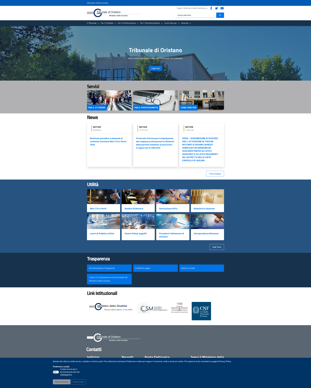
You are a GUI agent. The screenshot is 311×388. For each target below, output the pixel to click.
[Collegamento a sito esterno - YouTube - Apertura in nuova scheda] (222, 8)
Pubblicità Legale (142, 268)
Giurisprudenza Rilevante (206, 233)
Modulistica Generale (204, 208)
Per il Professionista (146, 107)
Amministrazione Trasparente (102, 268)
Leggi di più (155, 68)
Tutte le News (215, 173)
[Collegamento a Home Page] (114, 12)
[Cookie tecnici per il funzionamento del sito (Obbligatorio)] (56, 372)
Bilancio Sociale (188, 268)
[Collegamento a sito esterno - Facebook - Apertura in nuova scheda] (211, 8)
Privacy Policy (78, 381)
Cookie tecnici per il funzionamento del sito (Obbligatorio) (70, 372)
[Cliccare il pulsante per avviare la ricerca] (220, 15)
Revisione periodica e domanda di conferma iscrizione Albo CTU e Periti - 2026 (109, 141)
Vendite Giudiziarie (134, 208)
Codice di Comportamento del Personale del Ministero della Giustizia (108, 279)
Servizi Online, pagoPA (136, 233)
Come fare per (188, 107)
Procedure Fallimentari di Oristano (171, 235)
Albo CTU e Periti (98, 208)
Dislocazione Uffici (168, 208)
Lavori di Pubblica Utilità (102, 233)
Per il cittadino (96, 107)
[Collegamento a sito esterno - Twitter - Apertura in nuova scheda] (217, 8)
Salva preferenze (62, 381)
